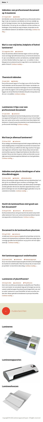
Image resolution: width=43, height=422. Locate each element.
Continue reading (17, 64)
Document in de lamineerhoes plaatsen (21, 230)
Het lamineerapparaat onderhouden (19, 255)
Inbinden (17, 17)
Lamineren (20, 51)
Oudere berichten (15, 311)
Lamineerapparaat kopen (20, 418)
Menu (4, 2)
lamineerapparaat (15, 236)
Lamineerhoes (28, 211)
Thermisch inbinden (11, 77)
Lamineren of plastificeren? (15, 278)
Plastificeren (28, 283)
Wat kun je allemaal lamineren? (17, 137)
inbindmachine (27, 178)
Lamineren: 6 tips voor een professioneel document (15, 108)
